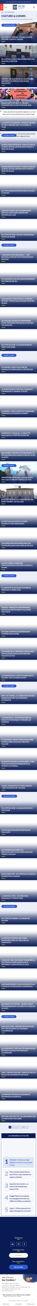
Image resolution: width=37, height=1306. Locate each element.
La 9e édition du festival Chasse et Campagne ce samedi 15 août (17, 390)
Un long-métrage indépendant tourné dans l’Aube (15, 633)
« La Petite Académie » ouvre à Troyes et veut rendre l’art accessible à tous (18, 125)
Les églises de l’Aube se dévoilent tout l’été (16, 831)
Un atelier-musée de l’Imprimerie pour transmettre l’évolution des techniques (17, 323)
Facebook (24, 1244)
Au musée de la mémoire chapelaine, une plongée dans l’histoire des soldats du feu (17, 653)
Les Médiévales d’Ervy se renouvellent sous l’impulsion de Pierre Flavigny (17, 852)
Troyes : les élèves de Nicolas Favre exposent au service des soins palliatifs (17, 81)
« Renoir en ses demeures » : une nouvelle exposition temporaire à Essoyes (17, 257)
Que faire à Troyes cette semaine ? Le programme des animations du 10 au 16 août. (18, 455)
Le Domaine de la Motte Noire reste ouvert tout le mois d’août (17, 677)
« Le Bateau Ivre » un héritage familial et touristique (14, 897)
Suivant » (27, 1127)
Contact (18, 1255)
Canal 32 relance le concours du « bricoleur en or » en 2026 (16, 787)
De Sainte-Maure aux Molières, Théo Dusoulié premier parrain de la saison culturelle (18, 764)
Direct (2, 8)
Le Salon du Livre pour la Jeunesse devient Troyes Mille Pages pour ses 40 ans (17, 301)
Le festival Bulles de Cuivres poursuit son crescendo (14, 522)
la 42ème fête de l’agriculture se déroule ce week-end (16, 589)
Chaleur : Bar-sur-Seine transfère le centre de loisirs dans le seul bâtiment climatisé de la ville (18, 962)
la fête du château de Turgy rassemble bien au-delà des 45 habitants (15, 940)
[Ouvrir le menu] (34, 7)
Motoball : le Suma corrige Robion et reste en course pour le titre (21, 1162)
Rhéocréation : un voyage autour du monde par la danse (18, 875)
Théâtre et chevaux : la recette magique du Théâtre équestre (15, 434)
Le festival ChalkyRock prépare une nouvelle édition (18, 60)
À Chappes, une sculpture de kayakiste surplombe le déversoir (17, 368)
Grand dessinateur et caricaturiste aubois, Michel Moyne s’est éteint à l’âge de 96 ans (18, 147)
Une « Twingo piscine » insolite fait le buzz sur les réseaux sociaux (18, 1073)
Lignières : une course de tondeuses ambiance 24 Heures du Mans (17, 412)
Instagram (18, 1244)
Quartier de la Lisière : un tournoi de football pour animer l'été (19, 1186)
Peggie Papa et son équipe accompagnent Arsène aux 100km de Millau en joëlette (20, 1198)
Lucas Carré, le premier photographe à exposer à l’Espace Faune (16, 565)
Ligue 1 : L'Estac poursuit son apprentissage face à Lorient (20, 1209)
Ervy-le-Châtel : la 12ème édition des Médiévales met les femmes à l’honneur (18, 698)
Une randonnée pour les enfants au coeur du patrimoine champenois (18, 985)
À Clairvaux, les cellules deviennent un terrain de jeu (18, 280)
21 (23, 1127)
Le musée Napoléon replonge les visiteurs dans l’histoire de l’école (17, 544)
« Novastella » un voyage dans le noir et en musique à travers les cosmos (16, 720)
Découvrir (18, 1267)
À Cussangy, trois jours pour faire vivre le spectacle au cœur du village (17, 742)
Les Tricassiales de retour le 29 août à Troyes (18, 192)
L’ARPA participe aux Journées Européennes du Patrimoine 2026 (16, 104)
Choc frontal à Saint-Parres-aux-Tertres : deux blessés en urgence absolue (20, 1174)
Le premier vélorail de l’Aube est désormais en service (16, 1095)
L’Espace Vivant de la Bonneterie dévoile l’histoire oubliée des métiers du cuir (16, 213)
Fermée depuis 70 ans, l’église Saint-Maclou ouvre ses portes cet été (17, 478)
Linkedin (13, 1244)
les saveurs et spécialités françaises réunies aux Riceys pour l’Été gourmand (18, 1050)
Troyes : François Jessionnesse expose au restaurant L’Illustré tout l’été (16, 609)
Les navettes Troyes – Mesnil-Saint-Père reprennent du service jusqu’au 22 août (18, 1006)
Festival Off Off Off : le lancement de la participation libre (18, 1117)
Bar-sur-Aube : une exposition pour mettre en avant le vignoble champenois (17, 1028)
